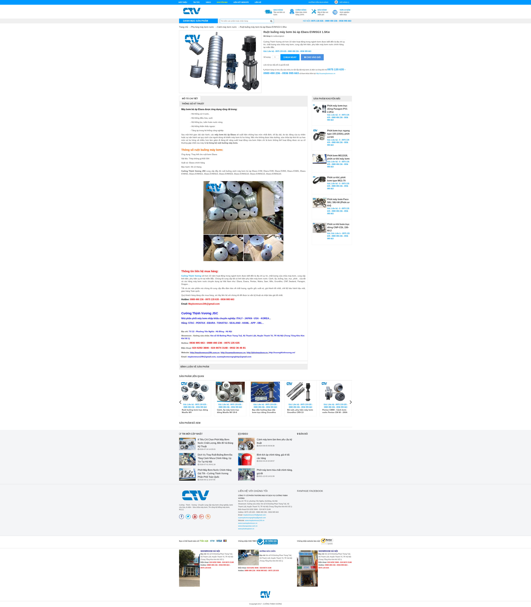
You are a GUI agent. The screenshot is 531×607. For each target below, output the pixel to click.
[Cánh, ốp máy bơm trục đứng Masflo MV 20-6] (195, 392)
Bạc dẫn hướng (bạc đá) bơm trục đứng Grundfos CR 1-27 (229, 411)
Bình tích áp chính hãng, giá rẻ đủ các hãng (273, 456)
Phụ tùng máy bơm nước (202, 27)
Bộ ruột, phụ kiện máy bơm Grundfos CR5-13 (265, 411)
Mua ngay (290, 57)
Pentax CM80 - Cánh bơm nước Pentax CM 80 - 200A (299, 411)
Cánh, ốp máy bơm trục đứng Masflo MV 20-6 (193, 411)
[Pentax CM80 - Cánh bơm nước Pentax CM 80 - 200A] (300, 392)
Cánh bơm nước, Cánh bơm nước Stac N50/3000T (335, 411)
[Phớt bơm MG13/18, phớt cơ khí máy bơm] (319, 159)
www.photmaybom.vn (246, 529)
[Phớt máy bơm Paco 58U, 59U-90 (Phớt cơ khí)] (319, 203)
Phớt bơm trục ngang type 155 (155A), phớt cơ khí (338, 133)
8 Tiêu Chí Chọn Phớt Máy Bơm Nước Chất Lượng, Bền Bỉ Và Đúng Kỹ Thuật (215, 443)
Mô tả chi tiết (190, 98)
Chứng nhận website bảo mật (308, 541)
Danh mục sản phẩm (195, 21)
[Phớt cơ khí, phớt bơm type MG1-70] (319, 180)
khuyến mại (222, 2)
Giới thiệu (182, 2)
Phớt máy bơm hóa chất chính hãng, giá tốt (274, 472)
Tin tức (196, 2)
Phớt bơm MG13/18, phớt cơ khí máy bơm (338, 157)
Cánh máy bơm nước (227, 27)
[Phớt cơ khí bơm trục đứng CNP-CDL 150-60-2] (319, 228)
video (208, 2)
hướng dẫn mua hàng (318, 2)
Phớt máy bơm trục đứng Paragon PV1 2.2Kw (337, 109)
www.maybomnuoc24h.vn (254, 520)
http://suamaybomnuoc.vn (325, 73)
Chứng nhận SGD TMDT (247, 541)
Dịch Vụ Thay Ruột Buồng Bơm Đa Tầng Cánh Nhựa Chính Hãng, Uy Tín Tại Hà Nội (215, 458)
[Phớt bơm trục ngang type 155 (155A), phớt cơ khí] (319, 136)
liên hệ (258, 2)
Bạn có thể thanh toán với (189, 541)
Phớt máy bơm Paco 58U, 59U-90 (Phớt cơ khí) (338, 202)
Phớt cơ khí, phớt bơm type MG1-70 (336, 179)
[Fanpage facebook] (181, 516)
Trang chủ (183, 27)
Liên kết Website (241, 2)
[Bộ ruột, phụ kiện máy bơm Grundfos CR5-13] (265, 392)
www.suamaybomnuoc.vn (247, 523)
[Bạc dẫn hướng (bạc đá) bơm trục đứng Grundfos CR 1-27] (230, 392)
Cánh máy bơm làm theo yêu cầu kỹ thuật (274, 441)
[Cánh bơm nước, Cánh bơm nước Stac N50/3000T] (335, 392)
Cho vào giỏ (313, 57)
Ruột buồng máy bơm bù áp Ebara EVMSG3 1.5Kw (263, 27)
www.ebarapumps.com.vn (247, 526)
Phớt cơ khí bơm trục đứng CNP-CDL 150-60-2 (338, 227)
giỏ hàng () (344, 2)
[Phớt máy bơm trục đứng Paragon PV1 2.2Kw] (319, 109)
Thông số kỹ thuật (193, 103)
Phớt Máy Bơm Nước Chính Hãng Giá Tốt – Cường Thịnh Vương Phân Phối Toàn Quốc (214, 473)
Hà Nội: (307, 21)
